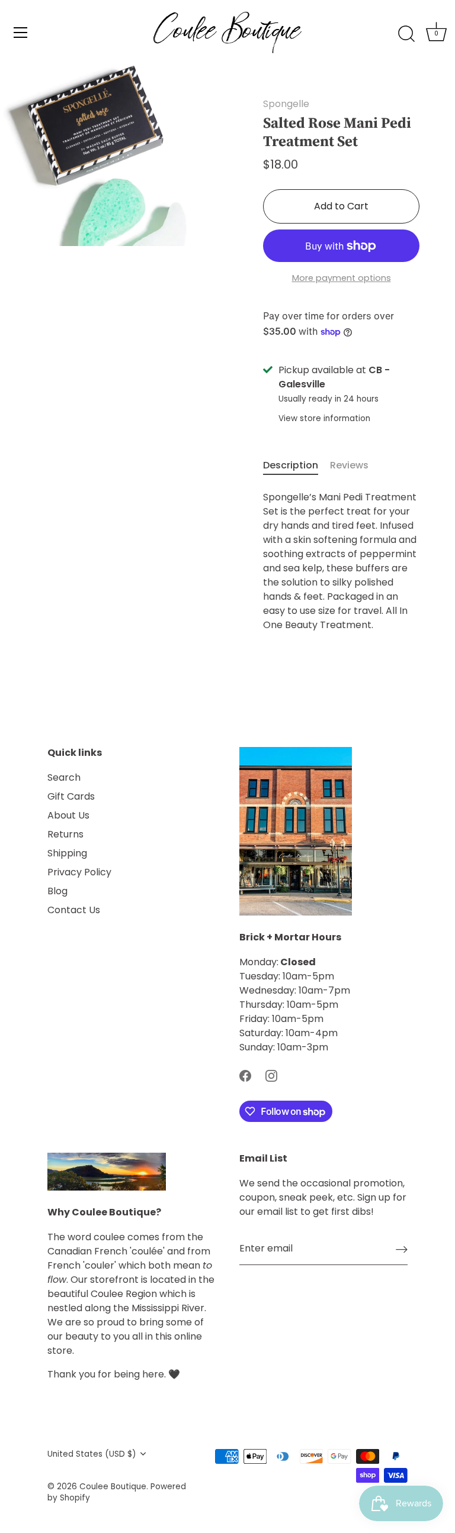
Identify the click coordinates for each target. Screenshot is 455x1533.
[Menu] (21, 33)
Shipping (67, 853)
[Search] (406, 34)
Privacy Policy (79, 872)
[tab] (296, 465)
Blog (57, 891)
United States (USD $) (91, 1454)
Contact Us (73, 910)
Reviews (349, 465)
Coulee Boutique (112, 1486)
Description (290, 465)
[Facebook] (245, 1075)
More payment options (341, 278)
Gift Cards (71, 796)
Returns (65, 834)
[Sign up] (402, 1249)
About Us (68, 815)
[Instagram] (271, 1075)
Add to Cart (341, 206)
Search (64, 777)
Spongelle (286, 104)
